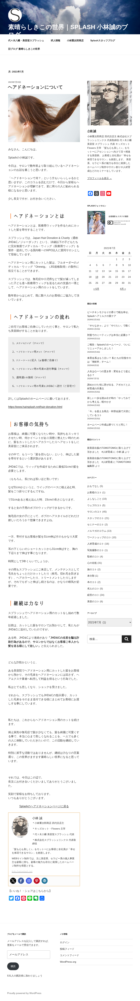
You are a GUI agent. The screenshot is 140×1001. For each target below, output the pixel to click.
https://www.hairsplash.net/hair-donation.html (35, 406)
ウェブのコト (94, 505)
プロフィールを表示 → (99, 178)
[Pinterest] (37, 881)
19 (96, 277)
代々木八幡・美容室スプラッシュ (26, 40)
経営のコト (93, 595)
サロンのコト (94, 511)
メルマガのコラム (96, 530)
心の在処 (92, 562)
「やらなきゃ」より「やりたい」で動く (108, 325)
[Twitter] (13, 881)
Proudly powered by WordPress (24, 993)
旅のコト (92, 569)
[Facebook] (21, 881)
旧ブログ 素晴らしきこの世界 (24, 48)
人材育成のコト (95, 543)
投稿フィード (67, 949)
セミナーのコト (95, 524)
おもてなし (93, 486)
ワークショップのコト (99, 537)
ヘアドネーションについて (35, 87)
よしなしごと (94, 498)
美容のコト (93, 601)
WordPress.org (68, 961)
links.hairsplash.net (22, 871)
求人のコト (93, 588)
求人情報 (55, 40)
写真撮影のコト (95, 550)
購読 (13, 966)
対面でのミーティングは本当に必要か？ (108, 335)
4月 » (123, 288)
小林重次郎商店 (75, 40)
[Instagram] (29, 881)
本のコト (92, 582)
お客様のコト (94, 492)
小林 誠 (91, 131)
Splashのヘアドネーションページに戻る (44, 806)
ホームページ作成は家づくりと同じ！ (107, 424)
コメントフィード (69, 955)
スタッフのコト (95, 518)
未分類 (90, 575)
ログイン (64, 942)
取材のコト (93, 556)
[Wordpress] (44, 881)
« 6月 (96, 288)
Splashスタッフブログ (102, 40)
